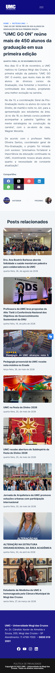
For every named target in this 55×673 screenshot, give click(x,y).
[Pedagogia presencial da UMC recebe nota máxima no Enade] (27, 343)
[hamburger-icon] (41, 7)
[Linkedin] (36, 649)
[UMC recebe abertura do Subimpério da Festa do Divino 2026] (27, 431)
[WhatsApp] (8, 187)
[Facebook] (8, 181)
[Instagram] (30, 649)
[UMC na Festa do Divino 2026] (27, 389)
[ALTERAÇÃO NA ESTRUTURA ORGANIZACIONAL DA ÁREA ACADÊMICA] (27, 526)
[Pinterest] (29, 181)
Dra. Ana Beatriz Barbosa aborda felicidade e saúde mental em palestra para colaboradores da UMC (25, 263)
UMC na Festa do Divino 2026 (20, 407)
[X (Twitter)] (19, 181)
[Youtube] (25, 649)
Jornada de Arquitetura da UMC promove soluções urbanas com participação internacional (27, 499)
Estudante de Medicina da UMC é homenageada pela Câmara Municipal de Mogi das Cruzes (26, 594)
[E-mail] (19, 187)
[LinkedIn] (39, 181)
